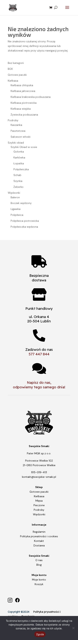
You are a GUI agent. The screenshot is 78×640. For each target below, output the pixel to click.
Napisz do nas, (39, 382)
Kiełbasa (39, 496)
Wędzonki (39, 514)
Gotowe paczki (39, 491)
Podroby (39, 510)
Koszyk (39, 584)
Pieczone (39, 505)
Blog (39, 564)
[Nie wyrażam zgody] (73, 628)
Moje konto (39, 579)
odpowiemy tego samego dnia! (39, 387)
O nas (39, 560)
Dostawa (39, 545)
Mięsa (39, 500)
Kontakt (39, 541)
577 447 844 (39, 354)
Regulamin (39, 531)
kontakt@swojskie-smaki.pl (39, 477)
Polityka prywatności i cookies (39, 536)
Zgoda (40, 634)
